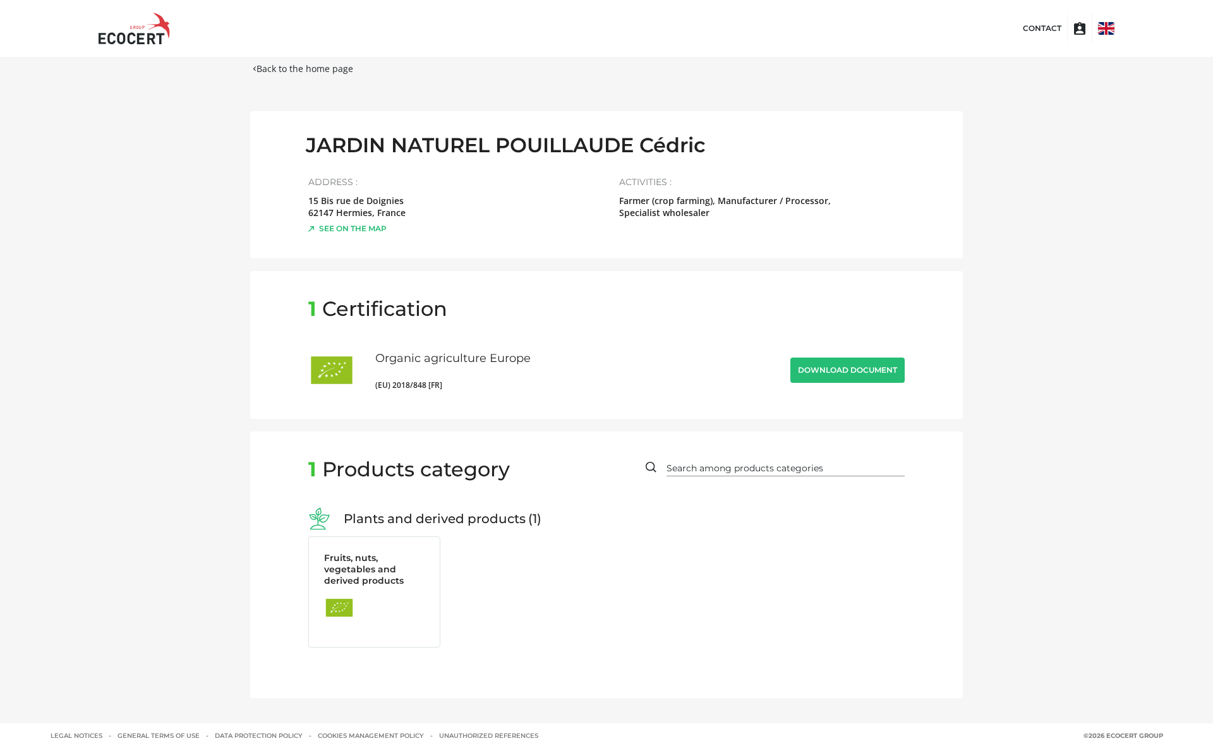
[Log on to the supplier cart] (1079, 28)
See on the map (353, 228)
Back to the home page (304, 69)
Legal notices (76, 736)
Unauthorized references (488, 736)
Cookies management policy (371, 736)
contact (1042, 28)
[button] (1106, 28)
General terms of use (159, 736)
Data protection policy (259, 736)
